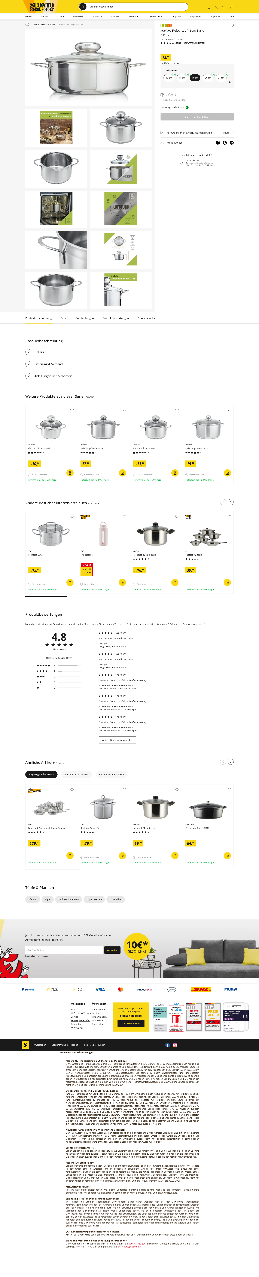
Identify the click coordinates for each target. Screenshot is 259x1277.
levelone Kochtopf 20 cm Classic (147, 513)
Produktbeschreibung (38, 318)
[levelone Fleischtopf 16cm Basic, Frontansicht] (121, 128)
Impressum (97, 1020)
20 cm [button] (208, 77)
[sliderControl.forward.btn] (231, 502)
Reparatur (76, 1024)
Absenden (112, 950)
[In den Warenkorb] (70, 473)
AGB (73, 1009)
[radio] (59, 665)
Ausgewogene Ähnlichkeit (41, 774)
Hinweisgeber (39, 1044)
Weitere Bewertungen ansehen (117, 740)
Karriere (96, 1013)
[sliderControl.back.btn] (223, 502)
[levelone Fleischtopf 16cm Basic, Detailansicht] (56, 250)
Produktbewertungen (116, 318)
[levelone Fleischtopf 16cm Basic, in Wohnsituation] (88, 67)
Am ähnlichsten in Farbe (111, 774)
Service (74, 1016)
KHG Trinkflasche (86, 513)
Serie (64, 318)
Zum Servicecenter (131, 1023)
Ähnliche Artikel (147, 318)
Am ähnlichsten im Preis (76, 774)
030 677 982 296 (193, 160)
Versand (177, 63)
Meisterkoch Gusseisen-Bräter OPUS (201, 786)
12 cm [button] (169, 77)
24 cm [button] (221, 77)
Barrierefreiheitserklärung (65, 1044)
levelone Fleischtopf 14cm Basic (146, 406)
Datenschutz (98, 1024)
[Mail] (232, 143)
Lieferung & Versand (48, 364)
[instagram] (175, 1045)
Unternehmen (99, 1009)
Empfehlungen (85, 318)
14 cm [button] (182, 77)
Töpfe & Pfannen (39, 887)
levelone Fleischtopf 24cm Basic (199, 406)
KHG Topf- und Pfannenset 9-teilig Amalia (47, 786)
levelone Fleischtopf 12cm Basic (42, 406)
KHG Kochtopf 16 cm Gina (91, 786)
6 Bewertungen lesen (194, 43)
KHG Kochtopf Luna (35, 513)
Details (39, 352)
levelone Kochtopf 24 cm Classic (147, 786)
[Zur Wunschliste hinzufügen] (232, 25)
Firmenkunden (99, 1016)
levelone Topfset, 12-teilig (196, 513)
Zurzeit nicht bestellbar (197, 117)
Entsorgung (77, 1027)
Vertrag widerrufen (80, 1020)
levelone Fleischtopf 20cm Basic (94, 406)
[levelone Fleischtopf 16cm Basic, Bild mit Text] (56, 128)
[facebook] (167, 1045)
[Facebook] (218, 143)
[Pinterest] (225, 143)
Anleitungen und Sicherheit (53, 376)
